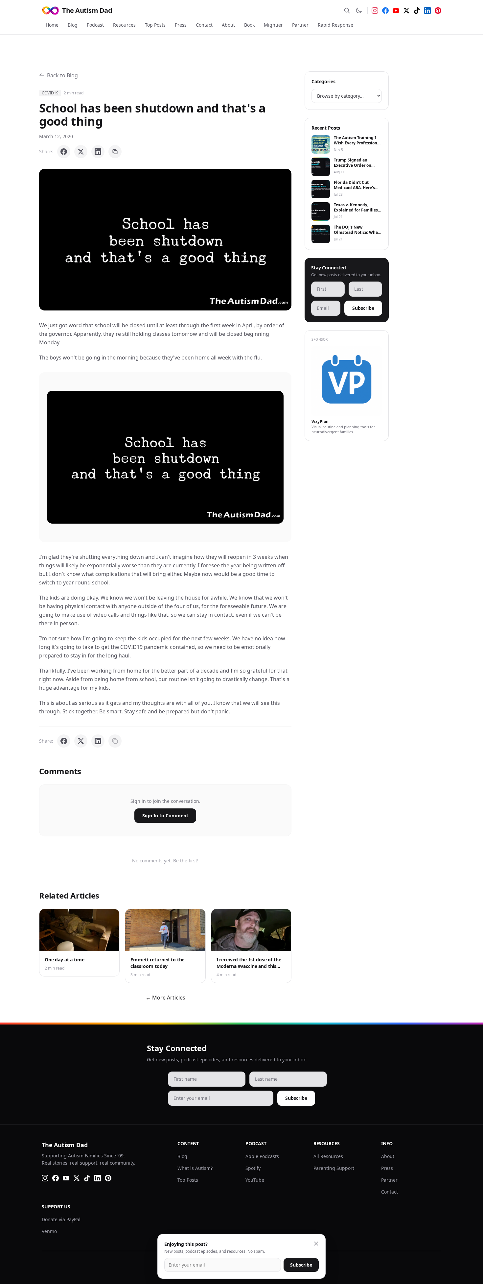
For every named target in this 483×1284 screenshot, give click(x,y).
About (228, 25)
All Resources (328, 1156)
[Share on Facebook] (63, 151)
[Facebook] (385, 10)
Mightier (273, 25)
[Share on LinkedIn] (97, 151)
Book (249, 25)
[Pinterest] (438, 10)
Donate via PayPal (61, 1219)
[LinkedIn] (427, 10)
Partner (300, 25)
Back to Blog (62, 75)
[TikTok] (417, 10)
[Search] (347, 10)
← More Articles (165, 997)
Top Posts (155, 25)
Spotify (253, 1168)
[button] (165, 239)
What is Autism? (195, 1168)
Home (52, 25)
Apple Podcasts (262, 1156)
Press (181, 25)
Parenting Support (333, 1168)
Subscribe (363, 308)
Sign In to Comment (165, 815)
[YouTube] (396, 10)
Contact (204, 25)
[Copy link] (115, 151)
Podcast (95, 25)
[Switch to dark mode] (359, 10)
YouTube (254, 1180)
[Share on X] (80, 151)
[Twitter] (406, 10)
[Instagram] (375, 10)
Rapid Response (335, 25)
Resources (124, 25)
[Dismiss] (316, 1243)
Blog (73, 25)
